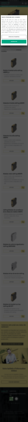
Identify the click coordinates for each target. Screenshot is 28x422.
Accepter (4, 25)
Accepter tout (14, 41)
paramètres (16, 24)
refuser (6, 32)
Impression (9, 30)
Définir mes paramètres (14, 36)
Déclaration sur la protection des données (17, 29)
